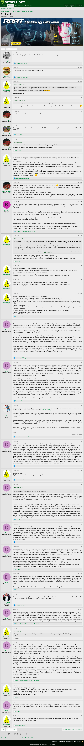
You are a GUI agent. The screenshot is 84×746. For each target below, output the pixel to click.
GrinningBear (6, 61)
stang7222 (6, 603)
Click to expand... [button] (48, 252)
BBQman (6, 210)
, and (25, 231)
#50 (81, 484)
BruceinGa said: (18, 487)
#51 (81, 524)
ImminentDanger (6, 414)
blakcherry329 (6, 120)
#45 (81, 321)
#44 (81, 293)
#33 (81, 81)
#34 (81, 97)
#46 (81, 362)
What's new (18, 6)
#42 (81, 265)
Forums (10, 6)
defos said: (16, 631)
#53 (81, 573)
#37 (81, 139)
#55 (81, 609)
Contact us (55, 741)
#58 (81, 685)
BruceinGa (4, 16)
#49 (81, 470)
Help (75, 741)
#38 (81, 155)
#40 (81, 201)
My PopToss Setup (46, 410)
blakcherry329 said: (19, 84)
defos (6, 330)
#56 (81, 628)
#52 (81, 546)
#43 (81, 279)
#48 (81, 441)
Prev (4, 49)
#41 (81, 235)
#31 (81, 52)
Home (3, 6)
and (21, 63)
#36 (81, 125)
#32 (81, 67)
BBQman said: (17, 239)
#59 (81, 702)
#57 (81, 642)
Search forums (10, 8)
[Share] (79, 52)
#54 (81, 594)
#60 (81, 716)
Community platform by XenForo (42, 744)
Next (14, 49)
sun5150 (6, 76)
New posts (3, 8)
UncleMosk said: (18, 142)
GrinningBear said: (18, 100)
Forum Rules (62, 741)
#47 (81, 405)
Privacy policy (69, 741)
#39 (81, 182)
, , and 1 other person (28, 358)
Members (28, 6)
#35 (81, 111)
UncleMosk (6, 134)
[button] (23, 5)
